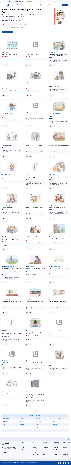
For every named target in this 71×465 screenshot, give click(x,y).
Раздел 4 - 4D (22, 430)
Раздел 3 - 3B (5, 427)
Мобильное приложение (19, 1)
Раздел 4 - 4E (38, 430)
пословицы (45, 452)
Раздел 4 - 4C (5, 430)
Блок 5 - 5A (54, 430)
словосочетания (46, 447)
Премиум (30, 1)
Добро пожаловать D (39, 418)
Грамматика (56, 442)
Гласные (65, 447)
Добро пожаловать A (6, 418)
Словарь (8, 19)
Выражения (45, 442)
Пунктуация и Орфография (56, 447)
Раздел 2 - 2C (22, 424)
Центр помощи (25, 452)
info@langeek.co (7, 452)
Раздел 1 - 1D (38, 421)
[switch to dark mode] (63, 1)
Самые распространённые (35, 452)
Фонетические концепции (66, 452)
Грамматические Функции (56, 452)
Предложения (56, 445)
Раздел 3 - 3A (55, 424)
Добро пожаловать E (56, 418)
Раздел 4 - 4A (38, 427)
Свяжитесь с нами (25, 449)
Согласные (65, 449)
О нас (23, 447)
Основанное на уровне (35, 445)
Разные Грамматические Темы (56, 449)
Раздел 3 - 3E (22, 427)
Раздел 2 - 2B (5, 424)
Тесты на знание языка (35, 449)
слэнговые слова (46, 445)
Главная (4, 19)
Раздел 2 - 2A (55, 421)
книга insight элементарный (8, 20)
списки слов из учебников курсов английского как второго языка (26, 19)
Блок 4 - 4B (54, 427)
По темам (34, 447)
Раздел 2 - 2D (38, 424)
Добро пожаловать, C (23, 418)
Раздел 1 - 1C (22, 421)
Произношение (66, 442)
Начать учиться (7, 32)
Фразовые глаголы (46, 449)
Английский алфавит (66, 445)
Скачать (65, 438)
